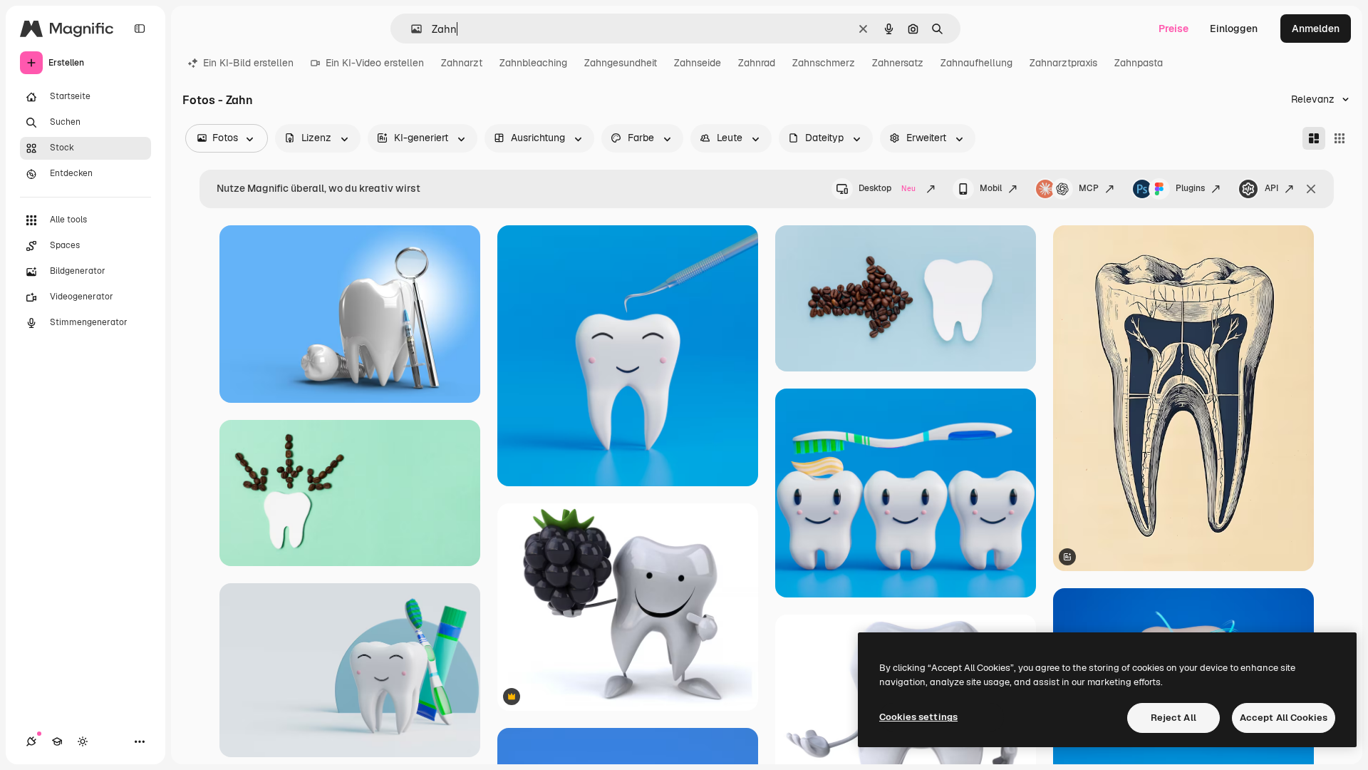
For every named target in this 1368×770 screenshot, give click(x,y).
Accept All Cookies (1283, 718)
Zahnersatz (897, 62)
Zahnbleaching (533, 62)
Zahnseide (697, 62)
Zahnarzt (461, 62)
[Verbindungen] (31, 741)
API (1271, 188)
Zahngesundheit (620, 62)
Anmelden (1316, 28)
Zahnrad (756, 62)
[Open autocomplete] (410, 29)
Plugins (1190, 188)
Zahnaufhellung (976, 62)
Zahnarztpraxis (1063, 62)
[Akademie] (57, 741)
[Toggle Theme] (82, 741)
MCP (1089, 188)
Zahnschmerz (823, 62)
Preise (1173, 28)
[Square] (1339, 138)
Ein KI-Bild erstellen (248, 62)
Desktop (887, 188)
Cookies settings (918, 717)
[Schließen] (1311, 189)
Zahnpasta (1138, 62)
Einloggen (1234, 28)
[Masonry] (1313, 138)
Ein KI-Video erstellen (375, 62)
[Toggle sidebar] (139, 28)
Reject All (1173, 718)
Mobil (991, 188)
